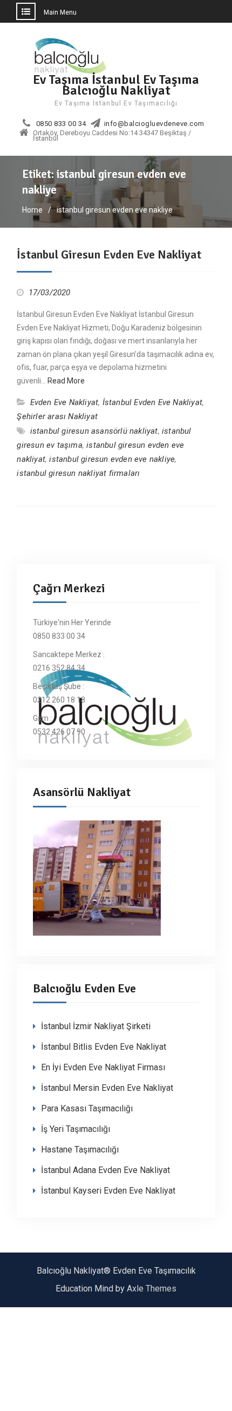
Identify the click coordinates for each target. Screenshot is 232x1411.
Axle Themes (151, 1288)
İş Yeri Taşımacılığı (75, 1129)
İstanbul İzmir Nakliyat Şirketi (96, 1026)
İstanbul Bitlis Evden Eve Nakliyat (103, 1047)
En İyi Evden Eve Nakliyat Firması (103, 1067)
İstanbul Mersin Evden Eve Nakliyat (107, 1088)
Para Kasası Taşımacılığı (87, 1108)
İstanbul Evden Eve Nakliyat (152, 402)
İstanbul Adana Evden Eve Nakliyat (105, 1170)
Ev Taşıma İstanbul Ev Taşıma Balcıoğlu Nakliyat (116, 84)
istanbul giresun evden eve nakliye (112, 459)
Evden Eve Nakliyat (64, 402)
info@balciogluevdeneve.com (154, 124)
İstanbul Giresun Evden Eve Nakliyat (109, 254)
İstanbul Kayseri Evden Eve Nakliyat (108, 1190)
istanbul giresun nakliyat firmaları (78, 473)
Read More (66, 380)
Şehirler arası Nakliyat (57, 416)
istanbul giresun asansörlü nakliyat (94, 431)
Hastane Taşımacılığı (80, 1149)
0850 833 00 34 (61, 124)
